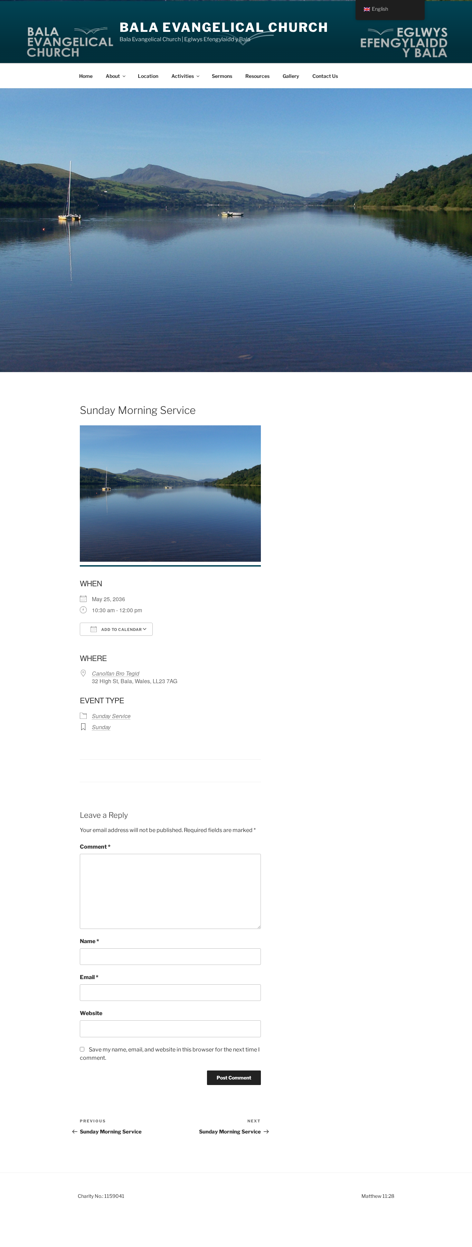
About (113, 76)
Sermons (222, 76)
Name (89, 941)
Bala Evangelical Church (224, 27)
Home (86, 76)
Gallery (291, 76)
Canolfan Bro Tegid (115, 673)
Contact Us (325, 76)
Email (89, 977)
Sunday (101, 727)
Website (91, 1013)
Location (148, 76)
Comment (95, 846)
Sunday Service (111, 716)
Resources (257, 76)
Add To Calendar (121, 629)
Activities (182, 76)
